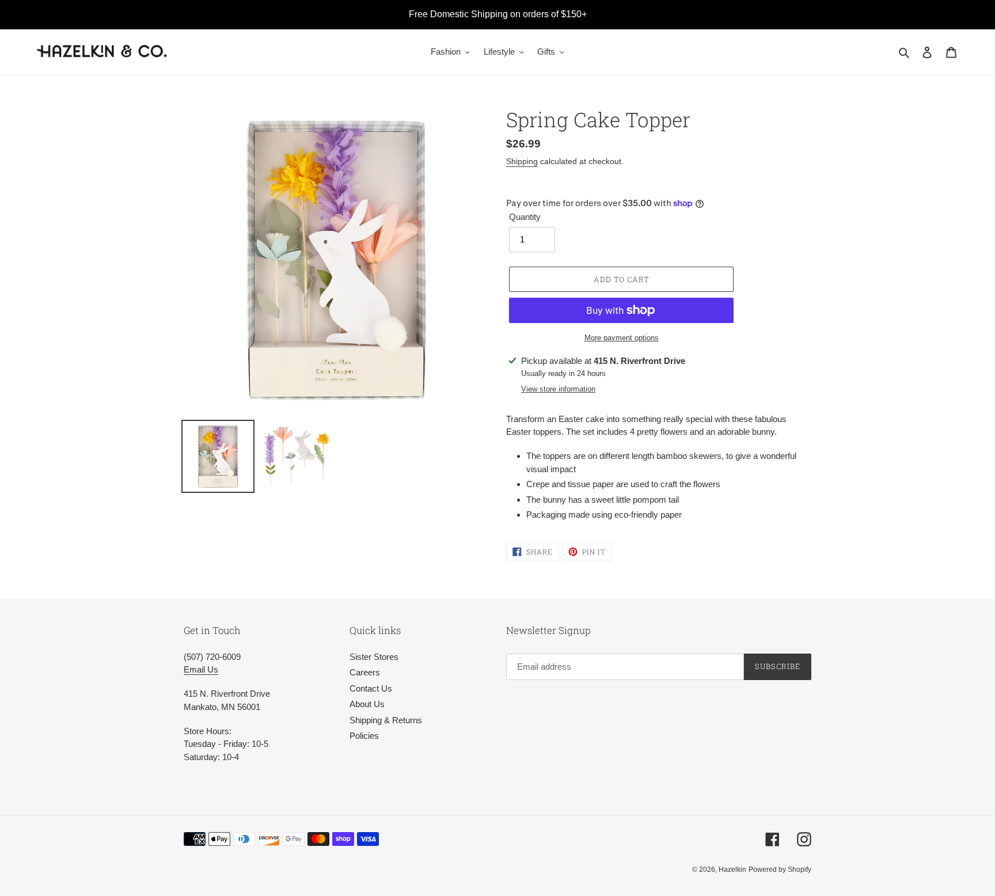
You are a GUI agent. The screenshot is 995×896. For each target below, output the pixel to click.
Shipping (522, 161)
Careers (365, 672)
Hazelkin (732, 869)
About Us (367, 704)
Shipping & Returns (386, 720)
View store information (558, 389)
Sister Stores (374, 657)
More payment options (621, 337)
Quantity (525, 217)
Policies (364, 736)
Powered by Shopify (780, 869)
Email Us (201, 669)
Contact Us (371, 688)
